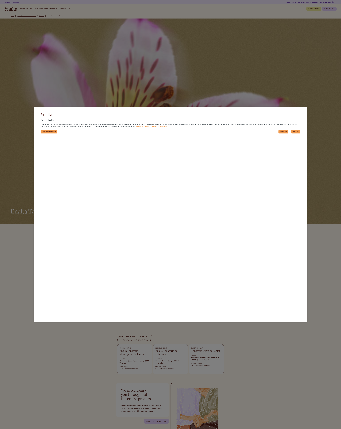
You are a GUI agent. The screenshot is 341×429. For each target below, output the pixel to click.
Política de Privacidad (159, 126)
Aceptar (296, 131)
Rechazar (283, 131)
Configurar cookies (49, 131)
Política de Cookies (142, 126)
